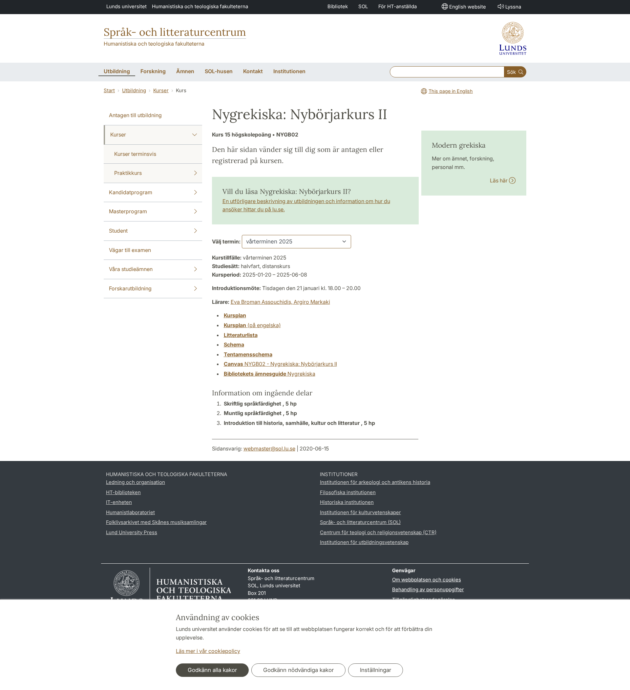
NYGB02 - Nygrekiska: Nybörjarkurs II (280, 364)
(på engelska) (252, 325)
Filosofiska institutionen (348, 492)
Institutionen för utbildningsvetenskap (364, 542)
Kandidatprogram (130, 192)
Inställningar (375, 670)
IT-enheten (119, 502)
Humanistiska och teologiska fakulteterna (200, 6)
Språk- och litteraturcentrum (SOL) (360, 522)
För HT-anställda (397, 6)
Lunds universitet (126, 6)
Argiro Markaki (312, 302)
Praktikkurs (128, 173)
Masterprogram (128, 211)
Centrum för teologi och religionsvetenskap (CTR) (378, 532)
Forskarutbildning (130, 288)
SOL (363, 6)
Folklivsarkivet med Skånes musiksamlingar (156, 522)
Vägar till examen (130, 250)
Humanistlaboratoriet (130, 512)
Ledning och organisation (135, 482)
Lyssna (513, 7)
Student (118, 230)
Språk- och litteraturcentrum (175, 32)
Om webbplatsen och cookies (426, 579)
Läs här (499, 180)
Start (109, 90)
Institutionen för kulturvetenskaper (360, 512)
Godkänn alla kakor (212, 670)
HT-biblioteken (123, 492)
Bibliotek (337, 6)
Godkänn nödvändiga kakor (298, 670)
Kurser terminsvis (135, 154)
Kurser (161, 90)
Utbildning (134, 90)
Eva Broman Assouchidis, (262, 302)
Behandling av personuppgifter (428, 589)
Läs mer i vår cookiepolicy (208, 651)
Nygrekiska (269, 373)
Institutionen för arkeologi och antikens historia (375, 482)
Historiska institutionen (347, 502)
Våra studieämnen (131, 269)
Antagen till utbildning (135, 115)
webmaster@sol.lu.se (269, 448)
